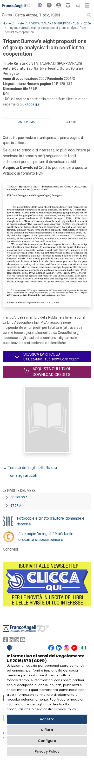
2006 (87, 23)
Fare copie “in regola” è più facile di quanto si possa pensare (45, 536)
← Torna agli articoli (20, 475)
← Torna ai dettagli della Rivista (30, 467)
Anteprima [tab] (26, 122)
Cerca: (7, 15)
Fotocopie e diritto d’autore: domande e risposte (50, 521)
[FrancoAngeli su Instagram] (16, 641)
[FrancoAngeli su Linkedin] (11, 641)
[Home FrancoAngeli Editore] (17, 6)
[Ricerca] (89, 15)
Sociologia (19, 497)
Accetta (47, 719)
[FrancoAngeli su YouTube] (22, 641)
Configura (47, 740)
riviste (20, 23)
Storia (16, 505)
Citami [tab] (71, 122)
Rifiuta (47, 729)
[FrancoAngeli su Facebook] (5, 641)
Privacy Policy (47, 751)
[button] (38, 5)
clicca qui (32, 104)
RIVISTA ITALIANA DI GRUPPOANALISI (54, 23)
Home (7, 23)
